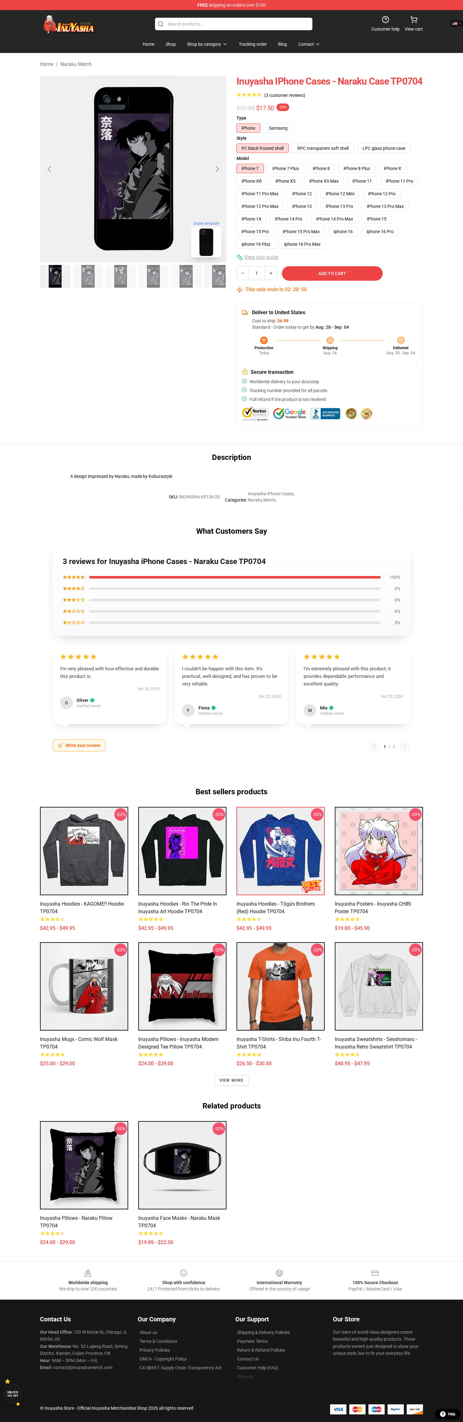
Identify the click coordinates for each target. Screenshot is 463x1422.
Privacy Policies (155, 1350)
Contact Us (248, 1358)
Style (242, 138)
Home (46, 64)
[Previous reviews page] (374, 746)
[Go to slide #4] (153, 276)
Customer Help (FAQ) (257, 1367)
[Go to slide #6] (219, 276)
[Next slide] (216, 169)
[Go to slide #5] (186, 276)
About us (148, 1332)
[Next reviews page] (404, 746)
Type (241, 117)
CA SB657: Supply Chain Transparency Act (181, 1367)
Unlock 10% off (12, 1394)
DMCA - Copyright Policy (163, 1358)
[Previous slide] (49, 169)
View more (232, 1080)
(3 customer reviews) (284, 95)
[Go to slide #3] (121, 276)
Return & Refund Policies (261, 1350)
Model (243, 158)
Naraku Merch (76, 64)
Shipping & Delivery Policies (263, 1332)
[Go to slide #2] (88, 276)
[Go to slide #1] (55, 276)
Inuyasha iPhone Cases (271, 493)
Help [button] (451, 1414)
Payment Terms (252, 1341)
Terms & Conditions (158, 1341)
